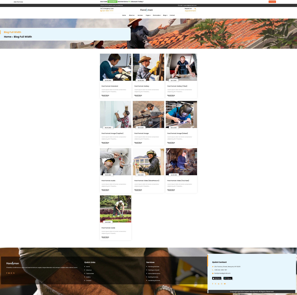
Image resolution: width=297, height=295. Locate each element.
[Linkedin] (219, 284)
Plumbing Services (153, 266)
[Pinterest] (9, 273)
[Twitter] (14, 273)
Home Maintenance (154, 273)
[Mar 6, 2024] (181, 114)
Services (140, 15)
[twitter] (216, 284)
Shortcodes (156, 15)
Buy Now (273, 1)
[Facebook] (6, 273)
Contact (172, 15)
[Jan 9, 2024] (115, 209)
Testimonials (90, 273)
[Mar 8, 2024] (148, 114)
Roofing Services (153, 277)
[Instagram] (11, 273)
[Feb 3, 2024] (148, 161)
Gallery (88, 277)
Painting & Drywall (153, 270)
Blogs (164, 15)
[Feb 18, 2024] (115, 161)
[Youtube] (225, 284)
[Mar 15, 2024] (115, 114)
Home (124, 15)
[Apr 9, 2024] (181, 67)
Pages (148, 15)
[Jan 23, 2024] (181, 161)
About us (131, 15)
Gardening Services (154, 280)
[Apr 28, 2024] (148, 67)
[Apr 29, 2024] (115, 67)
